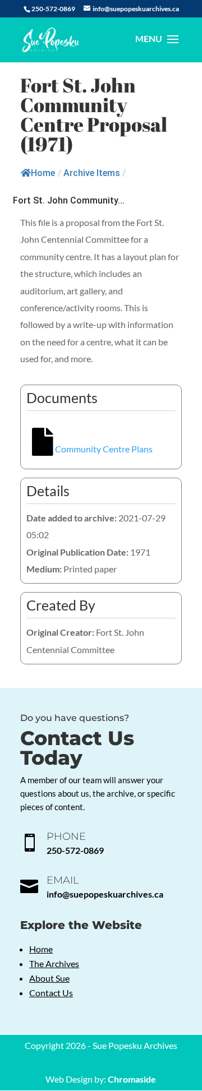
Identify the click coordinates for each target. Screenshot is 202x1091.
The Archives (54, 963)
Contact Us (51, 992)
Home (43, 173)
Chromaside (132, 1079)
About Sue (49, 978)
